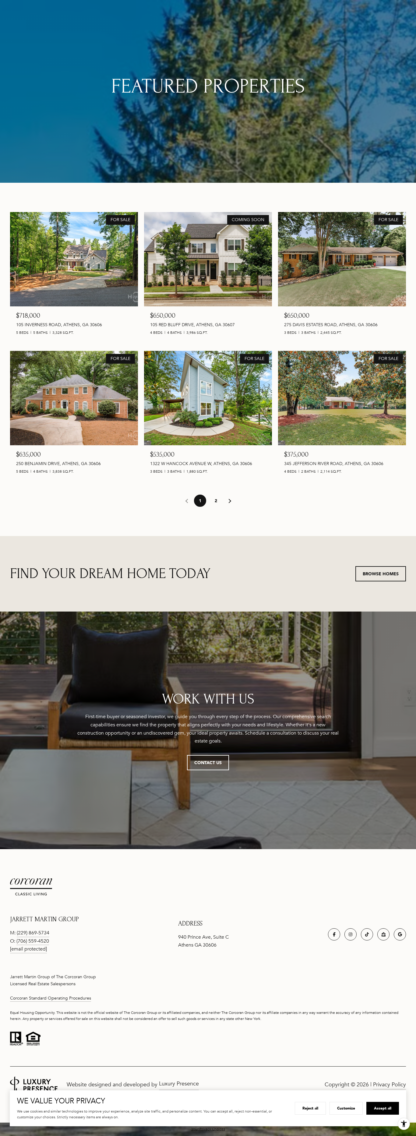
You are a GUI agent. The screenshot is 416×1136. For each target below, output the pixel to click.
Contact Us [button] (208, 762)
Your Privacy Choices (208, 1129)
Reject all (310, 1108)
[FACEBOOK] (334, 934)
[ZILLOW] (383, 934)
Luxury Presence (179, 1083)
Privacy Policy (389, 1084)
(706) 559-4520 (32, 941)
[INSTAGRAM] (350, 934)
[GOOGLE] (400, 934)
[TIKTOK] (367, 934)
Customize (346, 1108)
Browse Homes (381, 573)
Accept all (382, 1108)
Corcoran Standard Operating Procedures (50, 998)
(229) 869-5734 (33, 933)
